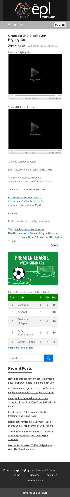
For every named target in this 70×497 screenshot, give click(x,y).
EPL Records (32, 475)
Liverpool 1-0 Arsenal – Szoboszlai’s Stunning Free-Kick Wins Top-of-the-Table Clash (32, 402)
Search (12, 241)
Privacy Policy (35, 480)
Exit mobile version (35, 492)
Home (16, 475)
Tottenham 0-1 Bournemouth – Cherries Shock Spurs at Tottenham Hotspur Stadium (30, 435)
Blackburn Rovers (24, 229)
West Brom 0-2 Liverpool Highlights (42, 237)
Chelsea (39, 229)
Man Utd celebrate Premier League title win (33, 233)
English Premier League (44, 46)
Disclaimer (51, 475)
